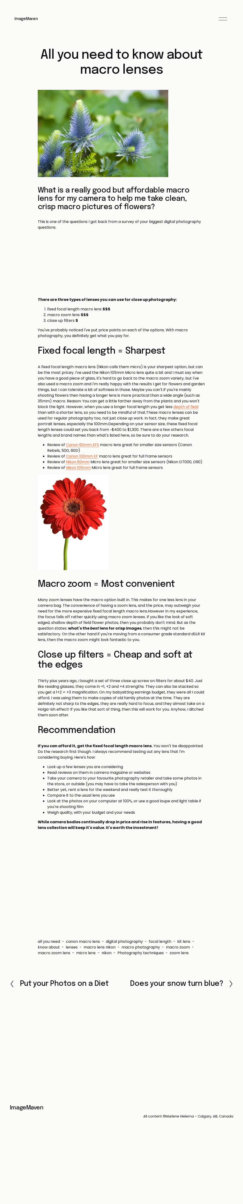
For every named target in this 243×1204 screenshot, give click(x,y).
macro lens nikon (100, 947)
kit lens (183, 941)
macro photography (141, 947)
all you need (49, 941)
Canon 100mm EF (82, 456)
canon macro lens (83, 941)
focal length (160, 941)
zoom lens (179, 953)
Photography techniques (140, 953)
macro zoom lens (54, 953)
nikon (107, 953)
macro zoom (178, 947)
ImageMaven (26, 19)
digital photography (124, 941)
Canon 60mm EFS (82, 445)
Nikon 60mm (77, 462)
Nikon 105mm (78, 467)
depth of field (185, 406)
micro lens (86, 953)
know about (49, 947)
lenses (72, 947)
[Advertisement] (122, 263)
